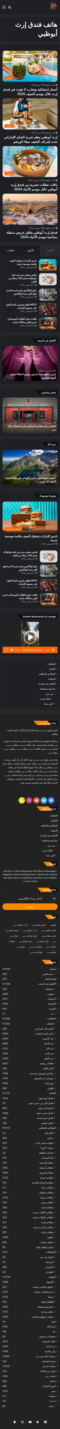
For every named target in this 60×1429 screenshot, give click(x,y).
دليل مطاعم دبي (25, 941)
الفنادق (52, 669)
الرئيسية (52, 998)
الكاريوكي (48, 1133)
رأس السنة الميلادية (44, 1033)
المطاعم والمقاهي (47, 674)
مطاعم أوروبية (46, 1172)
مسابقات (49, 988)
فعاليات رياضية (46, 1063)
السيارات (49, 1267)
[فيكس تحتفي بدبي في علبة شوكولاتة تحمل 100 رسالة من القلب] (48, 279)
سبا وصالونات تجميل (43, 1291)
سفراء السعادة (49, 1361)
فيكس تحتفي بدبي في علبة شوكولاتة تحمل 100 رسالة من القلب (22, 278)
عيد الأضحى (47, 1038)
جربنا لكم (51, 1326)
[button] (30, 637)
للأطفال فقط (47, 1301)
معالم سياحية (47, 1311)
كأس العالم (48, 1068)
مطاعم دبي (51, 952)
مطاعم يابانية (47, 1232)
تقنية (53, 1321)
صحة (51, 1406)
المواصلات (51, 1252)
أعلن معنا (48, 703)
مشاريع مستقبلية (48, 688)
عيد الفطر (48, 1058)
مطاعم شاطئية (46, 1192)
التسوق (50, 1281)
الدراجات (49, 1262)
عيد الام (49, 1048)
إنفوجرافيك (50, 979)
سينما (50, 1296)
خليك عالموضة (49, 1341)
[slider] (32, 650)
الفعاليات (51, 664)
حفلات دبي (14, 936)
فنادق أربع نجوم (46, 1098)
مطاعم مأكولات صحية (43, 1217)
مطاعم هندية (47, 1222)
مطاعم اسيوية (46, 1177)
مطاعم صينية (47, 1202)
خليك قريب (45, 698)
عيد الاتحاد (48, 1043)
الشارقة (52, 1003)
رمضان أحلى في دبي (46, 1356)
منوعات (52, 1396)
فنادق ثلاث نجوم (45, 1108)
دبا (52, 1013)
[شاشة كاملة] (6, 650)
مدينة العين (48, 974)
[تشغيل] (53, 650)
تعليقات (10, 250)
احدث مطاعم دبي (30, 930)
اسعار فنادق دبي (12, 930)
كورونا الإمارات (49, 1386)
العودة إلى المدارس (44, 1028)
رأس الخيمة (50, 1351)
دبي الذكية (51, 1346)
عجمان (52, 1381)
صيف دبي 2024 (48, 1371)
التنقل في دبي (46, 1257)
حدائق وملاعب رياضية (43, 1286)
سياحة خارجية (49, 1366)
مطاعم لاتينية (47, 1207)
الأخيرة (50, 250)
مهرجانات (48, 1083)
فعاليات (11, 941)
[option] (30, 363)
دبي (54, 941)
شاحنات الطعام (46, 1152)
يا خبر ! (52, 1401)
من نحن (49, 693)
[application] (30, 637)
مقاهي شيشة (47, 1242)
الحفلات (49, 1023)
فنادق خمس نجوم (45, 1113)
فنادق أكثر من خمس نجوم (41, 1103)
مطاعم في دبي (36, 952)
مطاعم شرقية (46, 1197)
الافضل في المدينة (47, 683)
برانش (50, 1137)
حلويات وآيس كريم (44, 1142)
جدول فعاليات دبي (30, 936)
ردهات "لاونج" (46, 1147)
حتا (54, 1331)
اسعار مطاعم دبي (49, 936)
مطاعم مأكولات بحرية (43, 1212)
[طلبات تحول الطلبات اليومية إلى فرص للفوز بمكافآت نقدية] (48, 323)
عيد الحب (49, 1053)
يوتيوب (50, 993)
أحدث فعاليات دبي (20, 925)
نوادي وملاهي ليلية (44, 1247)
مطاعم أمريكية (46, 1167)
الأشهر (30, 250)
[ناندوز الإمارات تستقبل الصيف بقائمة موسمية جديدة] (48, 265)
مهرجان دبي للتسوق (43, 1078)
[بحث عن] (9, 8)
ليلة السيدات (47, 1157)
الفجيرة (52, 1008)
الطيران (49, 1272)
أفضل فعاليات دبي (48, 930)
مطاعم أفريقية (46, 1162)
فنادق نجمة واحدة (45, 1118)
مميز (53, 1391)
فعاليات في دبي (35, 947)
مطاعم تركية (47, 1187)
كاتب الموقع (50, 85)
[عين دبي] (53, 7)
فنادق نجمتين (47, 1123)
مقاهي (50, 1237)
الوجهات (52, 678)
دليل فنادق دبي (42, 941)
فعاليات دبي (51, 947)
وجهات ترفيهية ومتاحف (42, 1316)
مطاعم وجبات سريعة (43, 1227)
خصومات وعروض (47, 1336)
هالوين (50, 1088)
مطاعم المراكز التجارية (42, 1182)
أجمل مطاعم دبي (39, 925)
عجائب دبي (50, 1376)
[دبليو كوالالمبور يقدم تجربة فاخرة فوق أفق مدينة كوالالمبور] (48, 295)
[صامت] (11, 650)
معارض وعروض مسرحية (41, 1073)
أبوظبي (53, 925)
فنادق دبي (21, 947)
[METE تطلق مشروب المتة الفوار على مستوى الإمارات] (48, 309)
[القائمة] (4, 8)
